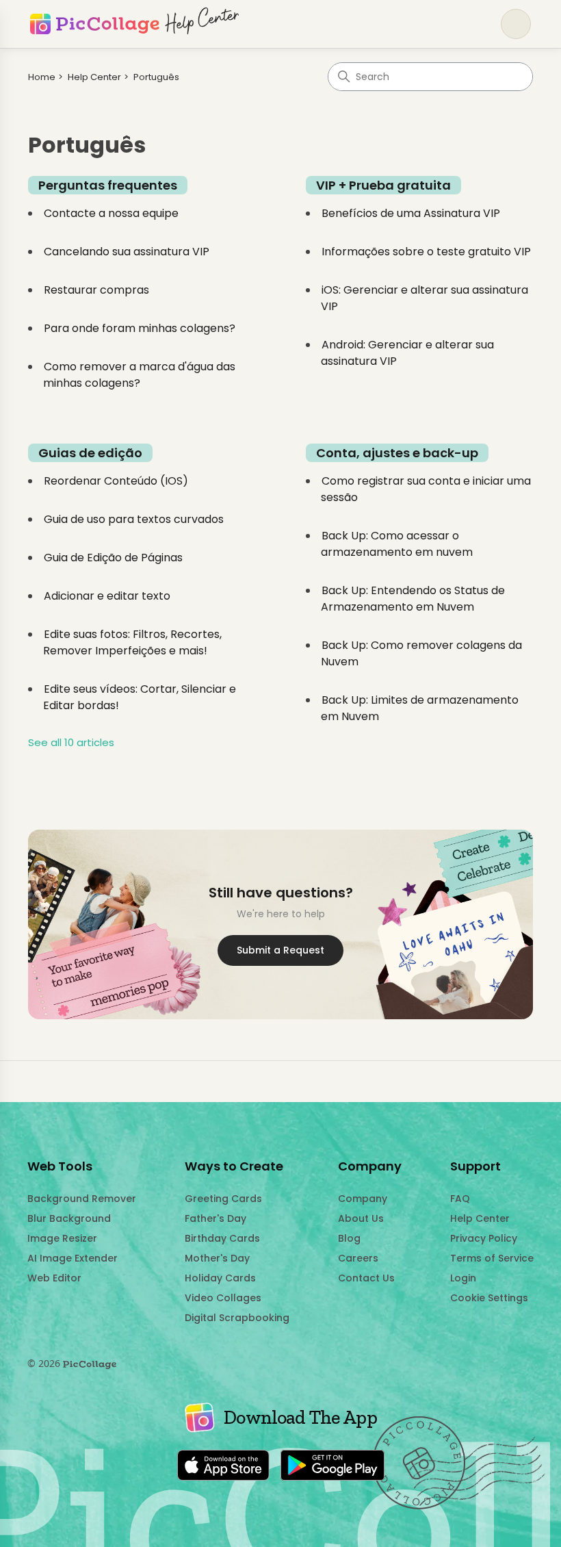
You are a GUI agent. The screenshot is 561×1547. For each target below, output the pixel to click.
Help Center (94, 77)
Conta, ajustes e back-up (397, 452)
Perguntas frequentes (107, 185)
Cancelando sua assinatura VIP (126, 251)
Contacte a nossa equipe (111, 213)
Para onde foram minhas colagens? (139, 328)
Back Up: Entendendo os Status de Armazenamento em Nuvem (413, 599)
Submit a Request (280, 950)
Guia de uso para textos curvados (134, 519)
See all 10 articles (71, 742)
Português (156, 77)
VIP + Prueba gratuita (383, 185)
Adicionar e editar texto (107, 596)
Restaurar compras (96, 290)
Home (41, 77)
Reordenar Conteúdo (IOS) (116, 481)
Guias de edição (90, 452)
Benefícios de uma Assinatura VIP (411, 213)
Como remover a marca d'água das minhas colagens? (139, 375)
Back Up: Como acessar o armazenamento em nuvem (397, 544)
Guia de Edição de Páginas (113, 557)
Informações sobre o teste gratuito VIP (426, 251)
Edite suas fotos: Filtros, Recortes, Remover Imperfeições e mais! (132, 642)
